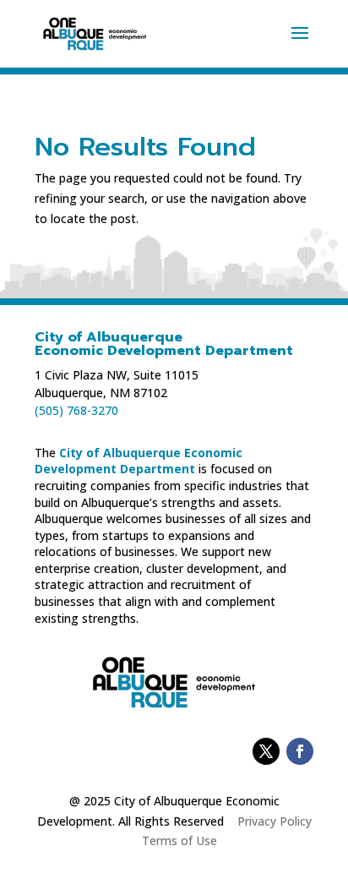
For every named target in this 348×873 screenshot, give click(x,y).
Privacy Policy (274, 821)
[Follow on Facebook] (299, 751)
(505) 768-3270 (76, 410)
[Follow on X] (266, 751)
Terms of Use (179, 840)
